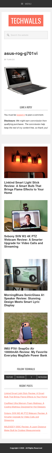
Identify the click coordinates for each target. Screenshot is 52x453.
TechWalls (26, 20)
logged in (21, 114)
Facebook (20, 377)
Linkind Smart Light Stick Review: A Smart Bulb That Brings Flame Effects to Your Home (24, 187)
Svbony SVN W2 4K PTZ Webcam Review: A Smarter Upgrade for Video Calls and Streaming (23, 241)
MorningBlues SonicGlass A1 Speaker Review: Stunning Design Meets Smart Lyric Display (24, 300)
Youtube (9, 377)
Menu (28, 3)
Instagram (42, 377)
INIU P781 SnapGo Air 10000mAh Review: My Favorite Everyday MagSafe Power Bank (25, 351)
